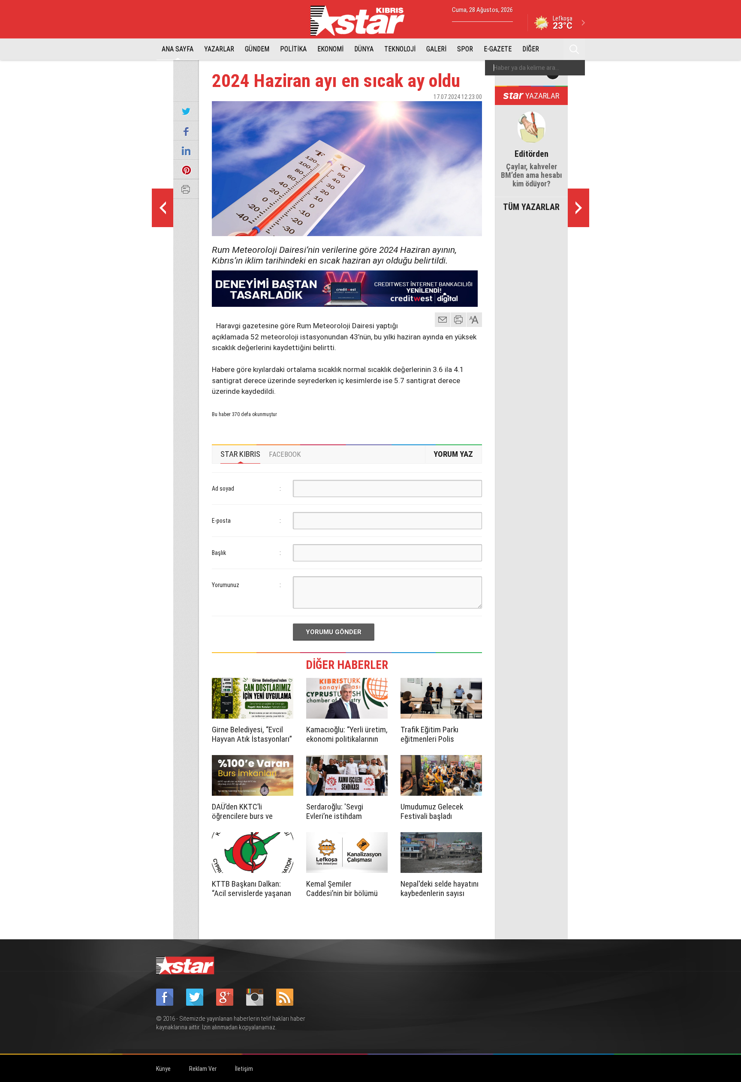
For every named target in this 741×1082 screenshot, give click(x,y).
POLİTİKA (293, 49)
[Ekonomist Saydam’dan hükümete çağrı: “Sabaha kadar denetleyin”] (578, 208)
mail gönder (442, 319)
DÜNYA (364, 49)
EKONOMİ (330, 49)
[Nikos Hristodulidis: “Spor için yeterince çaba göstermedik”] (162, 208)
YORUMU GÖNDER (333, 632)
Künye (163, 1068)
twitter (450, 112)
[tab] (240, 454)
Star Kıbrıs (362, 21)
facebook (428, 112)
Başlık (219, 552)
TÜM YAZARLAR (531, 206)
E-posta (221, 520)
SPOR (465, 49)
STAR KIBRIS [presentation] (240, 454)
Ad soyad (223, 488)
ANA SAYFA (177, 49)
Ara (574, 49)
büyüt (474, 319)
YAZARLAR (219, 49)
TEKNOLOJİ (400, 49)
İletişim (244, 1068)
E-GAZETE (498, 49)
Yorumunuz (225, 584)
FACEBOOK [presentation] (285, 454)
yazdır (458, 319)
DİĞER (530, 49)
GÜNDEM (257, 49)
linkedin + (471, 112)
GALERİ (436, 49)
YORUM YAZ (453, 454)
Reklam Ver (203, 1068)
